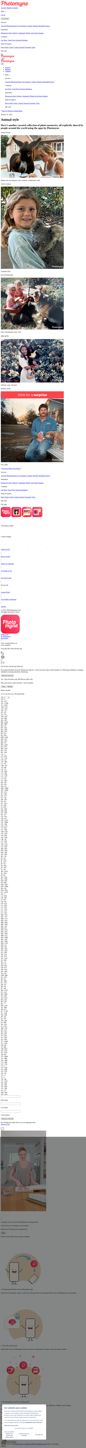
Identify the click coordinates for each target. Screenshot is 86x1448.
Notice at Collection (7, 564)
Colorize (15, 8)
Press (13, 40)
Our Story (4, 40)
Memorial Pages (12, 26)
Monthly (10, 686)
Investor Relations (22, 40)
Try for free (5, 19)
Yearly (3, 686)
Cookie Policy (5, 592)
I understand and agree (9, 1442)
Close (3, 1446)
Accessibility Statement (8, 599)
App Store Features (37, 33)
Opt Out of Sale (6, 578)
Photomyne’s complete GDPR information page (30, 1444)
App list (3, 8)
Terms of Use (5, 549)
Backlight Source (44, 26)
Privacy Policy (5, 556)
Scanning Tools (30, 47)
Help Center (9, 47)
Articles (14, 33)
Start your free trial (7, 675)
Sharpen (9, 8)
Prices (3, 47)
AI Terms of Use (6, 571)
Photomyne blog (6, 33)
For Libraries (22, 26)
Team (10, 40)
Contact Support (19, 47)
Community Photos (24, 33)
